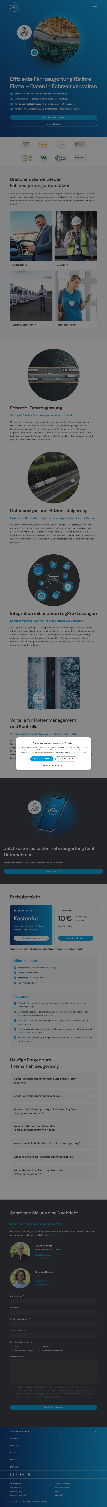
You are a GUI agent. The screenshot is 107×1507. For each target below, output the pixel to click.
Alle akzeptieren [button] (42, 759)
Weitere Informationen (77, 752)
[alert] (53, 753)
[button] (53, 765)
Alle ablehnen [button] (66, 759)
